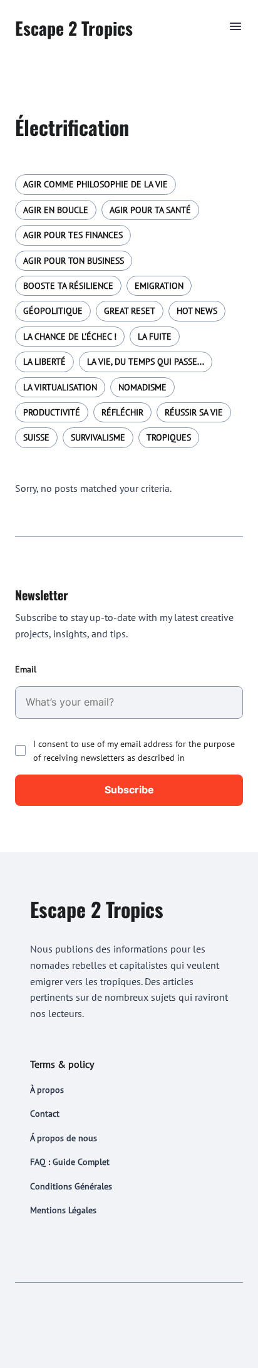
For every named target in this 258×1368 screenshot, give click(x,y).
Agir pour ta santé (150, 210)
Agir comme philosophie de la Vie (95, 184)
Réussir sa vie (194, 412)
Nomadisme (142, 387)
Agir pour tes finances (73, 235)
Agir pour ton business (73, 260)
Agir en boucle (55, 210)
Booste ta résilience (68, 285)
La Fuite (155, 336)
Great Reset (129, 310)
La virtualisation (60, 387)
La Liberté (44, 361)
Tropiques (169, 437)
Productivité (51, 412)
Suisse (36, 437)
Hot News (197, 310)
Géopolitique (53, 310)
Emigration (159, 285)
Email (25, 669)
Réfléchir (122, 412)
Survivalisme (98, 437)
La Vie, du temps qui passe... (145, 361)
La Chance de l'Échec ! (69, 336)
